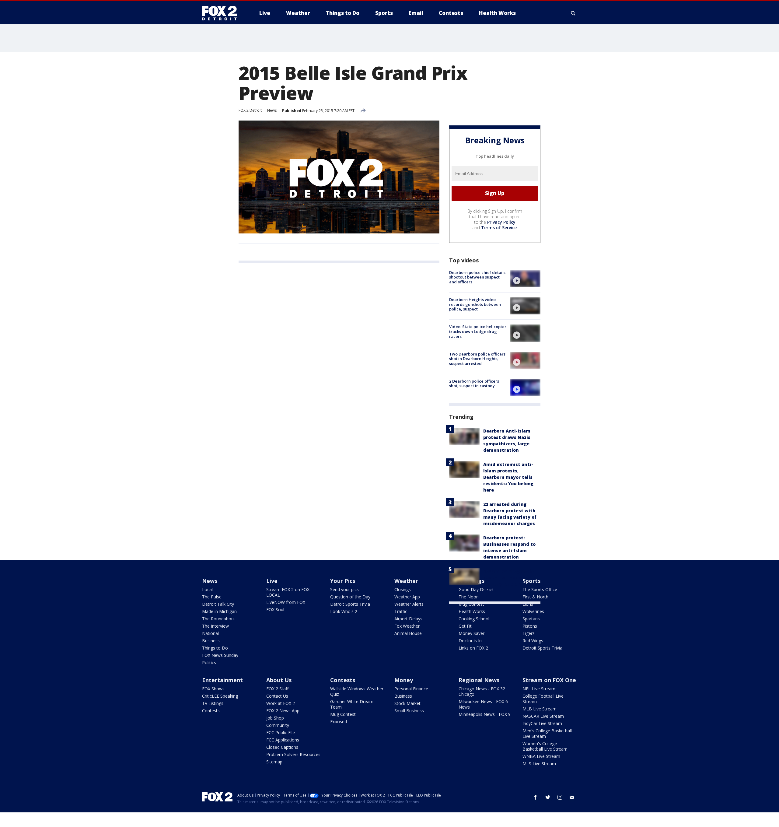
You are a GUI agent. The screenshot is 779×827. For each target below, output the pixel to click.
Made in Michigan (219, 611)
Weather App (407, 597)
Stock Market (407, 703)
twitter (548, 797)
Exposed (338, 721)
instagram (560, 797)
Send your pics (344, 589)
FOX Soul (275, 609)
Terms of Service (499, 227)
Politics (209, 662)
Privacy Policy (501, 222)
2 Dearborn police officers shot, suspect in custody (474, 383)
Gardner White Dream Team (351, 704)
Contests (211, 710)
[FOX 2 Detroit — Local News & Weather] (222, 13)
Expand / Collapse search (573, 13)
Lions (527, 604)
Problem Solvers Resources (293, 754)
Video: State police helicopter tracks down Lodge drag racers (477, 331)
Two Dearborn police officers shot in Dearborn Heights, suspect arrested (477, 358)
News (272, 110)
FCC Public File (280, 732)
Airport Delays (408, 619)
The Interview (215, 626)
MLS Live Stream (539, 763)
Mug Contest (471, 604)
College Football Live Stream (543, 698)
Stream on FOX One (549, 680)
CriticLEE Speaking (220, 696)
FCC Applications (282, 740)
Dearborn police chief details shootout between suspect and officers (477, 277)
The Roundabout (218, 619)
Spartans (531, 619)
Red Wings (532, 640)
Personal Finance (411, 689)
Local (207, 589)
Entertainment (222, 680)
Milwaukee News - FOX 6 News (483, 704)
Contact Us (277, 696)
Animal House (408, 633)
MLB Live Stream (539, 709)
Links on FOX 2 (473, 648)
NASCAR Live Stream (543, 716)
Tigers (528, 633)
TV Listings (212, 703)
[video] (525, 278)
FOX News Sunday (220, 655)
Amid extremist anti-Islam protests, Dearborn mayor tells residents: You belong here (508, 477)
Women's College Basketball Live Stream (545, 746)
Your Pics (342, 580)
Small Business (409, 710)
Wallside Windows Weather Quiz (356, 691)
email (572, 797)
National (210, 633)
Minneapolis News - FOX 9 (485, 714)
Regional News (479, 680)
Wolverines (533, 611)
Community (277, 725)
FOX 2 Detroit (250, 110)
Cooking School (474, 619)
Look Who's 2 (343, 611)
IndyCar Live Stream (542, 723)
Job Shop (275, 718)
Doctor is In (470, 640)
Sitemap (274, 762)
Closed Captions (282, 747)
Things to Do (215, 648)
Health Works (472, 611)
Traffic (400, 611)
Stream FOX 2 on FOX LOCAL (287, 592)
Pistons (529, 626)
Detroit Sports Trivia (350, 604)
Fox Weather (407, 626)
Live (272, 580)
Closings (402, 589)
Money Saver (471, 633)
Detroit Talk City (218, 604)
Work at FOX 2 (280, 703)
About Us (279, 680)
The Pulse (212, 597)
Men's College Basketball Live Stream (547, 733)
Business (211, 640)
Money (403, 680)
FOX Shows (213, 689)
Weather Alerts (409, 604)
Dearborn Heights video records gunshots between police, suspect (475, 304)
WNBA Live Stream (541, 756)
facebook (535, 797)
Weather (406, 580)
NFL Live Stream (538, 689)
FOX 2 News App (282, 710)
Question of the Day (350, 597)
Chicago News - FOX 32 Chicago (482, 691)
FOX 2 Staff (277, 689)
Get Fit (465, 626)
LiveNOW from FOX (285, 602)
